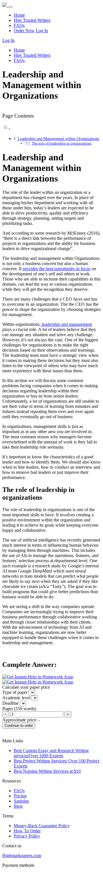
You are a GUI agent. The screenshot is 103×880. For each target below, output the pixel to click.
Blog (18, 806)
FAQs (19, 25)
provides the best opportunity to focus (56, 268)
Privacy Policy (27, 836)
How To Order (27, 830)
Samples (21, 801)
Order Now (24, 30)
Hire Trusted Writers (32, 20)
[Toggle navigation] (10, 7)
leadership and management (66, 324)
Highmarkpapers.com (21, 855)
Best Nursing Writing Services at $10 (47, 771)
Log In (42, 30)
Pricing (20, 795)
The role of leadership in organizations (62, 143)
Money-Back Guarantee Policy (42, 825)
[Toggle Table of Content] (6, 128)
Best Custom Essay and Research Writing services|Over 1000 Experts (51, 753)
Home (19, 15)
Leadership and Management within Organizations (58, 138)
